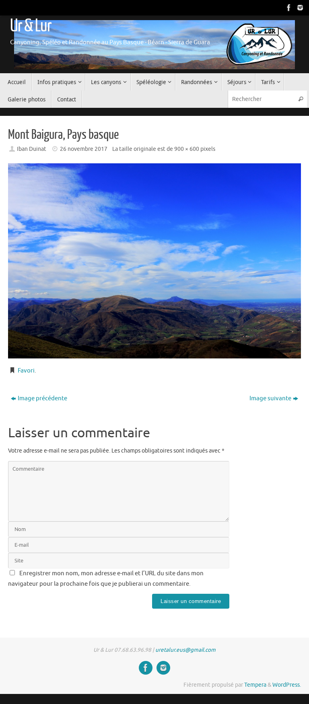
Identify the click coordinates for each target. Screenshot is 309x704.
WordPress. (286, 684)
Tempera (255, 684)
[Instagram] (299, 7)
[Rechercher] (300, 99)
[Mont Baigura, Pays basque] (154, 260)
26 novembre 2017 (83, 149)
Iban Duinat (31, 149)
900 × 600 (186, 149)
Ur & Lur (30, 25)
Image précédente (42, 398)
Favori (26, 371)
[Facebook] (288, 7)
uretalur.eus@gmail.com (185, 649)
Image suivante (270, 398)
